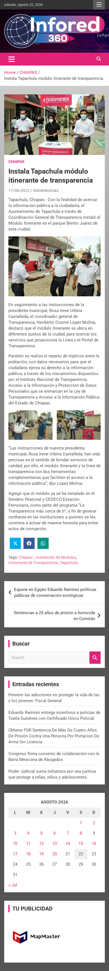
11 (28, 843)
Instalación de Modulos (56, 557)
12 (41, 843)
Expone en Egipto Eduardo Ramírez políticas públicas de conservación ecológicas (55, 592)
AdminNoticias (45, 190)
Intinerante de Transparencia (33, 562)
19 (41, 853)
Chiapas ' (26, 557)
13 (54, 843)
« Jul (12, 885)
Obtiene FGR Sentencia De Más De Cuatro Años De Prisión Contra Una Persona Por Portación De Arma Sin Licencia (53, 736)
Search (95, 657)
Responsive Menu (99, 5)
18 (28, 853)
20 (54, 853)
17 (15, 853)
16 (94, 843)
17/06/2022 (19, 190)
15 (81, 843)
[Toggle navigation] (11, 59)
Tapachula (69, 562)
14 (67, 843)
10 (15, 843)
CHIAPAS (16, 161)
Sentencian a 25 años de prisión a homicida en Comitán (54, 615)
